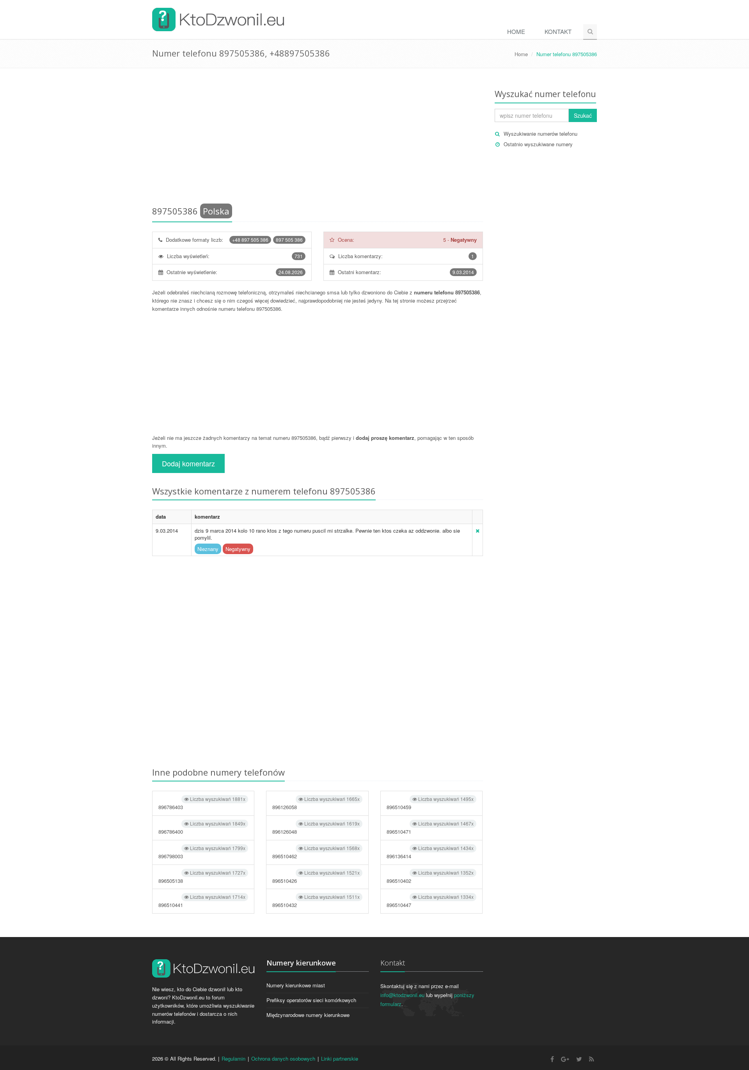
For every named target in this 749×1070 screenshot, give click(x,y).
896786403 (201, 803)
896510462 (315, 852)
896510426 (315, 876)
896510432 (315, 901)
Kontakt (558, 31)
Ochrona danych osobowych (283, 1058)
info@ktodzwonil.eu (402, 995)
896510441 (201, 901)
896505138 (201, 876)
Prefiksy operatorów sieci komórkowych (311, 1000)
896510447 (430, 901)
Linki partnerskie (339, 1058)
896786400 (201, 827)
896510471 (430, 827)
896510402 (430, 876)
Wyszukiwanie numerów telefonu (540, 133)
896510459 (430, 803)
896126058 (315, 803)
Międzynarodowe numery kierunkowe (308, 1015)
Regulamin (233, 1058)
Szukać (583, 115)
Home (516, 31)
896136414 (430, 852)
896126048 (315, 827)
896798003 (201, 852)
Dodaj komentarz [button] (188, 463)
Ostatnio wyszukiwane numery (538, 144)
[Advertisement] (317, 138)
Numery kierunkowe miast (295, 985)
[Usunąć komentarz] (477, 530)
